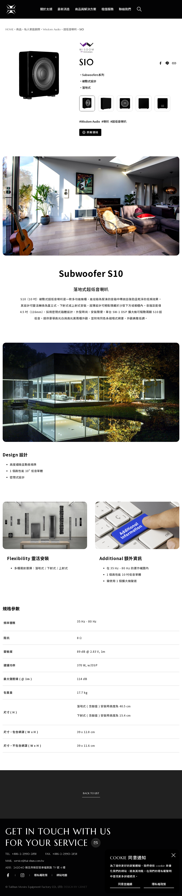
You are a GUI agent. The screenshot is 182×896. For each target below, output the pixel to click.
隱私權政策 (159, 884)
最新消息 (64, 9)
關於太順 (46, 9)
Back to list (91, 793)
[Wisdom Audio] (86, 47)
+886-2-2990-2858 (24, 854)
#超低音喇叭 (118, 121)
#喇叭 (105, 121)
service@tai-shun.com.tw (29, 860)
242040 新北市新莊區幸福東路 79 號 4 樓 (39, 867)
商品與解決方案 (85, 9)
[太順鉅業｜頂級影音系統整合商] (11, 9)
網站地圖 (62, 875)
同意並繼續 (125, 884)
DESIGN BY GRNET (75, 887)
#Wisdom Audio (89, 121)
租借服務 (107, 9)
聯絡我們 (125, 9)
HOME (9, 29)
